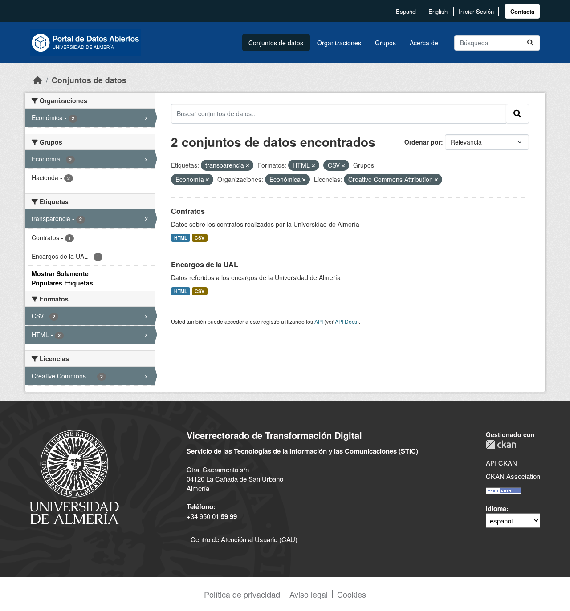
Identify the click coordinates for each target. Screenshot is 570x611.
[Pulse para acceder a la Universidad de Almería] (74, 476)
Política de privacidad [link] (242, 594)
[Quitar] (247, 165)
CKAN (501, 444)
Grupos (385, 42)
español (406, 11)
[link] (522, 11)
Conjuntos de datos (275, 42)
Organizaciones (339, 42)
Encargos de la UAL (204, 264)
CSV (199, 237)
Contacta (522, 11)
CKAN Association (513, 476)
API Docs (346, 321)
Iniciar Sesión (476, 11)
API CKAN (501, 462)
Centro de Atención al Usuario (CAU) (244, 539)
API (318, 321)
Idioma (496, 508)
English (438, 11)
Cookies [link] (351, 594)
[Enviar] (530, 43)
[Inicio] (37, 79)
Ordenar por (422, 141)
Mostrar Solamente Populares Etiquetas (62, 278)
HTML (180, 237)
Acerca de (424, 42)
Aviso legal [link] (308, 594)
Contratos (188, 211)
